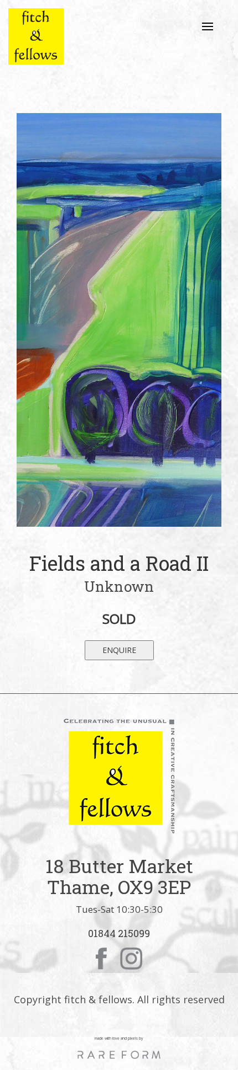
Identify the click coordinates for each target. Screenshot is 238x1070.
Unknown (119, 586)
